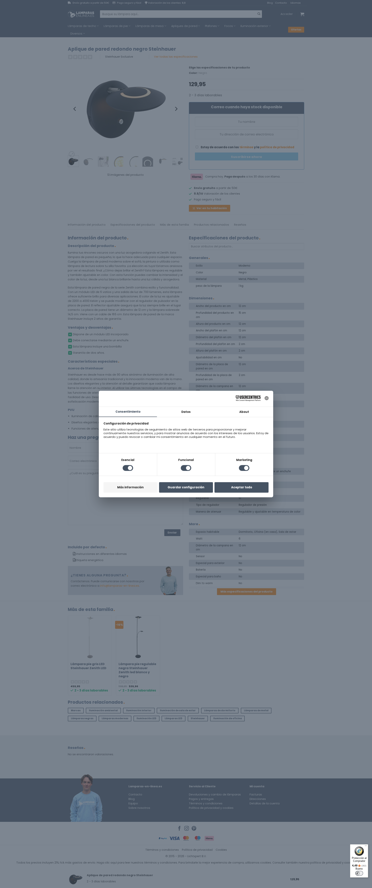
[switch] (359, 873)
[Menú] (365, 846)
